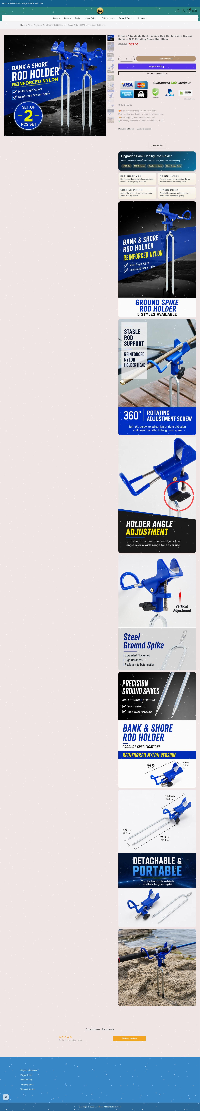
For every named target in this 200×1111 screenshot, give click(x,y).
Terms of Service (27, 1089)
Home (22, 25)
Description (157, 145)
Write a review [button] (129, 1038)
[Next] (101, 85)
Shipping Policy (26, 1084)
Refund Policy (26, 1080)
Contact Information (28, 1070)
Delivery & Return (126, 129)
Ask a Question (144, 129)
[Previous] (9, 85)
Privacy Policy (26, 1075)
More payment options (157, 73)
